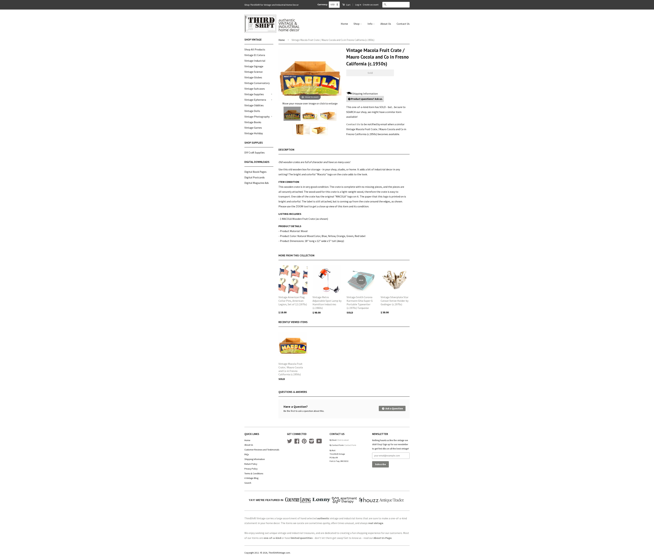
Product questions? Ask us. (367, 99)
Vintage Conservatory (257, 83)
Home (344, 23)
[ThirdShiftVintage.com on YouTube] (319, 442)
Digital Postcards (254, 177)
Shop (357, 23)
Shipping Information (254, 459)
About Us (385, 23)
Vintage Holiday (253, 133)
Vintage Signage (253, 66)
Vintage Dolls (252, 111)
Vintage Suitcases (254, 88)
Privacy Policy (251, 468)
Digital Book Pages (255, 171)
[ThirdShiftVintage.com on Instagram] (311, 442)
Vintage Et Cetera (254, 55)
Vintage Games (253, 127)
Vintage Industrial (254, 60)
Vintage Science (253, 71)
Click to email (343, 440)
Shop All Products (254, 49)
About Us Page (382, 538)
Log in (358, 4)
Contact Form (350, 445)
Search (247, 482)
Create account (370, 4)
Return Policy (250, 464)
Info (370, 23)
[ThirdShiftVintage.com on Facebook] (296, 442)
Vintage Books (252, 122)
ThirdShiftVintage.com (279, 552)
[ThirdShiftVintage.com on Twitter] (289, 442)
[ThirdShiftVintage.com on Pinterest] (304, 442)
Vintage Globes (253, 77)
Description (286, 149)
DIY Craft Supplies (254, 152)
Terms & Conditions (253, 473)
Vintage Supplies (254, 94)
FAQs (246, 454)
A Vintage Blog (251, 478)
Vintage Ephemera (255, 99)
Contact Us (403, 23)
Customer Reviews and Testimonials (261, 449)
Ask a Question (394, 408)
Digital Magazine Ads (256, 183)
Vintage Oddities (254, 105)
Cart (348, 4)
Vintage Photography (257, 116)
